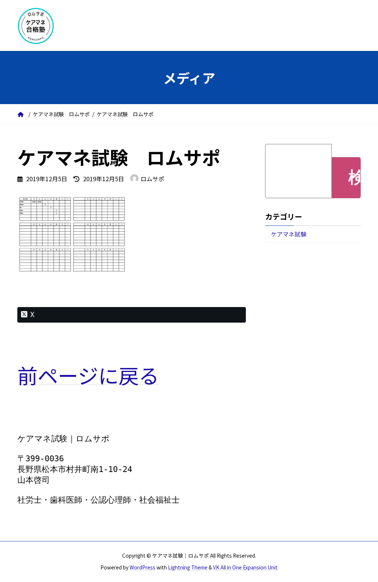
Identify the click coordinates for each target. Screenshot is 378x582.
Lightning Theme (187, 567)
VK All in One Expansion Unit (245, 567)
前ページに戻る (88, 375)
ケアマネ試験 (288, 234)
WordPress (142, 567)
